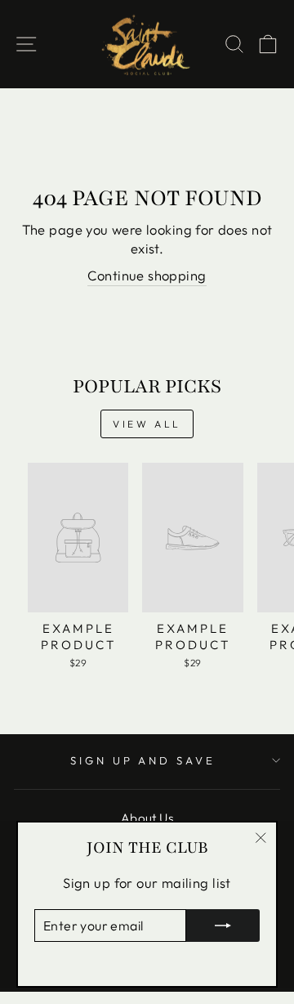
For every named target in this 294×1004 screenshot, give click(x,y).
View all (147, 424)
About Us (147, 818)
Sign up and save (143, 760)
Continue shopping (146, 275)
